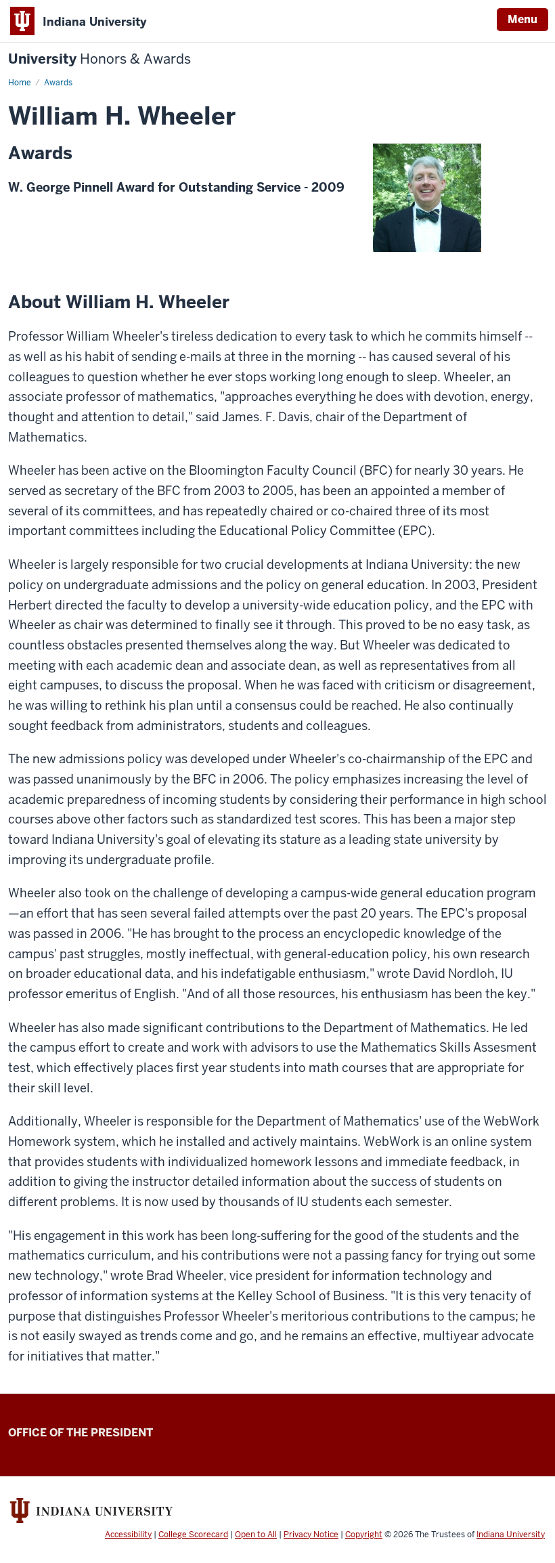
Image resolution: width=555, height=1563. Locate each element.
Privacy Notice (311, 1534)
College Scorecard (193, 1534)
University (99, 59)
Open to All (256, 1534)
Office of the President (80, 1433)
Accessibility (128, 1534)
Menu (522, 19)
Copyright (363, 1534)
